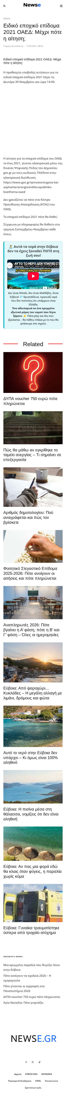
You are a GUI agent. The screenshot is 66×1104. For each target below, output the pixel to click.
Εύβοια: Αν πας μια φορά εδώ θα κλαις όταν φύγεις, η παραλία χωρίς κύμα (32, 871)
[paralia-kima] (33, 726)
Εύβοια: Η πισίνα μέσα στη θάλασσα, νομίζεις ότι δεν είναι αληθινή (30, 814)
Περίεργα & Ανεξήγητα (19, 1080)
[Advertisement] (33, 120)
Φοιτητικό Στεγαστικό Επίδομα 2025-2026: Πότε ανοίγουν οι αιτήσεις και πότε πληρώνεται (30, 573)
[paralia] (33, 786)
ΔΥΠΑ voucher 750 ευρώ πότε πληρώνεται (30, 401)
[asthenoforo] (33, 903)
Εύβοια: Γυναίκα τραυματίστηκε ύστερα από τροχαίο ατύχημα (31, 930)
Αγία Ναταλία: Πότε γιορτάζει (23, 1002)
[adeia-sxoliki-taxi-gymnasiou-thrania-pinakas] (33, 602)
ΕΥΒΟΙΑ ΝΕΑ (31, 1074)
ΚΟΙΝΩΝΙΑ (46, 1074)
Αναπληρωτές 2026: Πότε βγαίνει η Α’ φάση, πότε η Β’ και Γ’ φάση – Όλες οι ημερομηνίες (31, 630)
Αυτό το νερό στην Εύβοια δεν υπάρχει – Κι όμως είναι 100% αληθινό (30, 757)
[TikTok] (39, 1062)
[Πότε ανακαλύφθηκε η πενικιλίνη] (33, 546)
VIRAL (38, 1080)
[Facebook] (26, 1062)
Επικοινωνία (51, 1080)
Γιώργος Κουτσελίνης (13, 46)
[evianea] (33, 427)
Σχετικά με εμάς (33, 1087)
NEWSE (6, 18)
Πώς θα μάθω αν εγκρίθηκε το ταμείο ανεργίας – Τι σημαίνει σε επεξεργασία (32, 455)
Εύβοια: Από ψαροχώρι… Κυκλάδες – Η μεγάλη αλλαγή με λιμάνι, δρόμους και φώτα (32, 693)
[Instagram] (32, 1062)
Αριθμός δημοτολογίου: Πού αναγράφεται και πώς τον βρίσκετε (28, 517)
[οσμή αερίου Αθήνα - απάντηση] (33, 372)
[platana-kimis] (33, 662)
